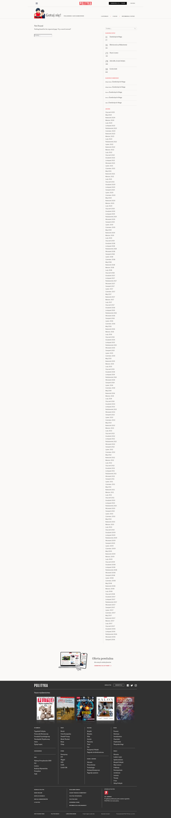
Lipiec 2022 (109, 144)
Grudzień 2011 (110, 468)
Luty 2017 (108, 302)
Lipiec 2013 (109, 417)
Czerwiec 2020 (110, 195)
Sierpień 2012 (110, 447)
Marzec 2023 (109, 136)
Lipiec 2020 (109, 193)
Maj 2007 (108, 615)
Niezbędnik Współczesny (42, 739)
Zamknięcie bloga (118, 81)
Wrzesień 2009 (110, 540)
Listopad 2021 (110, 160)
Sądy (35, 774)
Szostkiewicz (118, 736)
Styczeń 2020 (110, 209)
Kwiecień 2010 (110, 522)
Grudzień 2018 (110, 243)
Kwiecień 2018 (110, 265)
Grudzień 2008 (110, 565)
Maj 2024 (108, 115)
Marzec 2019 (109, 235)
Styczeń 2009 (110, 562)
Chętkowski (117, 742)
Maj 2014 (108, 391)
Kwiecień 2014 (110, 393)
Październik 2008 (111, 570)
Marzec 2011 (109, 492)
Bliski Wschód (65, 739)
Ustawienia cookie (74, 802)
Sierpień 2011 (109, 479)
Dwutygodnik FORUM (39, 813)
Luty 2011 (108, 495)
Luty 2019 (108, 238)
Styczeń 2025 (110, 112)
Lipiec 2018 (109, 257)
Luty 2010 (108, 527)
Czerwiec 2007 (110, 613)
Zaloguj (132, 3)
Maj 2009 (108, 551)
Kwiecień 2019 (110, 233)
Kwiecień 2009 (110, 554)
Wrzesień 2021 (110, 163)
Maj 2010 (108, 519)
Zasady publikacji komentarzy (77, 792)
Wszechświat (91, 765)
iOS (105, 796)
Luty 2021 (108, 179)
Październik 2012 (111, 441)
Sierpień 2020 (110, 190)
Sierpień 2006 (110, 640)
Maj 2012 (108, 455)
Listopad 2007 (110, 599)
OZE (62, 762)
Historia (116, 754)
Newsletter (108, 685)
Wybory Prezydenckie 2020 (42, 761)
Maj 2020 (108, 198)
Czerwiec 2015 (110, 356)
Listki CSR (64, 767)
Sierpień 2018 (110, 254)
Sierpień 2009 (110, 543)
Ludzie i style (118, 757)
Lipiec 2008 (109, 578)
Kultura (89, 727)
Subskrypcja (118, 685)
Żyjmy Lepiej (38, 744)
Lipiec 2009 (109, 546)
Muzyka (89, 734)
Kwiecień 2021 (110, 174)
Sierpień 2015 (110, 350)
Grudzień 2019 (110, 211)
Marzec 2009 (109, 557)
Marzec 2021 (109, 176)
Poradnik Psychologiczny (42, 736)
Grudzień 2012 (110, 436)
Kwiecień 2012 (110, 458)
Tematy (116, 778)
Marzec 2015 (109, 364)
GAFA (62, 765)
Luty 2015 (108, 367)
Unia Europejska (66, 734)
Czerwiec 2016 (110, 324)
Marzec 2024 (109, 120)
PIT (62, 757)
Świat (62, 727)
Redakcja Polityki (39, 789)
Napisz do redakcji (39, 796)
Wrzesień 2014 (110, 380)
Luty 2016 (108, 334)
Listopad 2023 (110, 126)
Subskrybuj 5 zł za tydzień (101, 665)
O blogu (115, 16)
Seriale (89, 739)
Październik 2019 (111, 217)
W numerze (37, 727)
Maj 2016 (108, 326)
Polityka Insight (55, 813)
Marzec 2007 (109, 621)
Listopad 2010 (110, 503)
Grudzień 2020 (110, 184)
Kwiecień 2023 (110, 134)
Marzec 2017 (109, 300)
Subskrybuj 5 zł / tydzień (118, 3)
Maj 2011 (108, 487)
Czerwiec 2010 (110, 516)
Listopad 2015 (110, 342)
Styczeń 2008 (110, 594)
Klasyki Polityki (118, 762)
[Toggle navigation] (36, 3)
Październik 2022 (111, 142)
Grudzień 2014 (110, 372)
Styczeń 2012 (109, 466)
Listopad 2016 (110, 310)
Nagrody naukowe (92, 773)
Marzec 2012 (109, 460)
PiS (35, 763)
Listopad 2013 (110, 407)
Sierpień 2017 (110, 286)
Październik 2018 (111, 249)
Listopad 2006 (110, 632)
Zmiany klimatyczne (93, 770)
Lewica (36, 766)
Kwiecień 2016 (110, 329)
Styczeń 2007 (110, 626)
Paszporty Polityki (93, 749)
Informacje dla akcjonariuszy (78, 805)
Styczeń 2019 (110, 241)
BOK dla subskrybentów (41, 799)
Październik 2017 (111, 281)
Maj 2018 (108, 262)
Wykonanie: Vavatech (105, 813)
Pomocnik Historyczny (41, 734)
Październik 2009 (111, 538)
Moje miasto (117, 765)
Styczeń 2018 (110, 273)
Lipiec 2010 (109, 514)
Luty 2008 (108, 591)
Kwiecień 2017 (110, 297)
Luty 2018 (108, 270)
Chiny (62, 744)
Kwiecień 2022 (110, 147)
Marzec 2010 (109, 524)
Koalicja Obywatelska (41, 768)
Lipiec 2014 (109, 385)
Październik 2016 (111, 313)
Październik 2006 (111, 634)
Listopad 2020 (110, 187)
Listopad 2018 (110, 246)
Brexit (63, 731)
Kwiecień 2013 (110, 425)
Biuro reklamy (38, 792)
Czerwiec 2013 (110, 420)
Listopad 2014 (110, 375)
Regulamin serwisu (74, 789)
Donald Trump (65, 736)
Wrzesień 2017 (110, 284)
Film (88, 736)
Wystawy (90, 742)
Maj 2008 (108, 583)
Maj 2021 (108, 171)
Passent (116, 731)
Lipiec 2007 (109, 610)
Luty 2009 (108, 559)
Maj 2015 (108, 358)
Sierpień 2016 (110, 318)
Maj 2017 (108, 294)
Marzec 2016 (109, 332)
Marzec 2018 (109, 267)
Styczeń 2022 (110, 155)
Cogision (88, 813)
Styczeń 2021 (109, 182)
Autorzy (116, 775)
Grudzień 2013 (110, 404)
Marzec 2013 (109, 428)
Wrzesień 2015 (110, 348)
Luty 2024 (108, 123)
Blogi (115, 727)
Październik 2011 (110, 474)
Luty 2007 (108, 623)
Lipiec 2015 (109, 353)
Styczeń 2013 (110, 433)
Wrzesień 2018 (110, 251)
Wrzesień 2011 (110, 476)
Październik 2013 (111, 409)
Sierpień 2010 (110, 511)
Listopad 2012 (110, 439)
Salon (36, 742)
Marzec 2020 (109, 203)
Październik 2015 (111, 345)
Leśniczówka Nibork (71, 813)
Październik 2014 (111, 377)
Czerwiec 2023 (110, 131)
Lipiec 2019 (109, 225)
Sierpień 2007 (110, 607)
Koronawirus (38, 751)
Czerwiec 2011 (110, 484)
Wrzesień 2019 (110, 219)
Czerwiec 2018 (110, 259)
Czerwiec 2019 (110, 227)
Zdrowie (89, 762)
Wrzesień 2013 (110, 412)
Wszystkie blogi (118, 744)
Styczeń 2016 (110, 337)
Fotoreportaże (118, 770)
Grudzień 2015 (110, 340)
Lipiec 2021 (109, 166)
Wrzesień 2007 (110, 605)
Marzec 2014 (109, 396)
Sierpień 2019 (110, 222)
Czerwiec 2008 (110, 581)
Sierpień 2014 (110, 383)
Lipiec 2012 (109, 449)
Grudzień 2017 (110, 276)
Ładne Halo (92, 813)
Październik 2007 (111, 602)
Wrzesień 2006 (110, 637)
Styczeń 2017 (109, 305)
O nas (115, 781)
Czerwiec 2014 (110, 388)
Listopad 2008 (110, 567)
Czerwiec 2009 (110, 549)
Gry (88, 747)
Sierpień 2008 (110, 575)
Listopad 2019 (110, 214)
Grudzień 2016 (110, 308)
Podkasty (116, 767)
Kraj (35, 757)
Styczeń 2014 (109, 401)
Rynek (62, 751)
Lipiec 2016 (109, 321)
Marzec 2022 (109, 150)
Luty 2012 (108, 463)
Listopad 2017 (110, 278)
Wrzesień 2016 (110, 316)
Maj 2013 (108, 423)
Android (109, 796)
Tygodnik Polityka (40, 731)
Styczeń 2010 (110, 530)
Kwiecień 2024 (110, 118)
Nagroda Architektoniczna (95, 752)
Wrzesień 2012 (110, 444)
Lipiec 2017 (109, 289)
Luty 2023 (108, 139)
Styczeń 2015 (109, 369)
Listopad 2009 (110, 535)
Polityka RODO (73, 799)
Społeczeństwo (118, 760)
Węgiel (63, 760)
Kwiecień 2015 (110, 361)
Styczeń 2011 (109, 498)
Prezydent (37, 771)
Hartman (116, 734)
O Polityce (37, 802)
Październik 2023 (111, 128)
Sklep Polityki (118, 783)
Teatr (88, 744)
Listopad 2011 (110, 471)
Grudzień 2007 (110, 597)
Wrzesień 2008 (110, 573)
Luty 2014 (108, 399)
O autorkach (104, 16)
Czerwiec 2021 (110, 168)
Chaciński (117, 739)
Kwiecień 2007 (110, 618)
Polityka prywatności (75, 796)
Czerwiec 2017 (110, 292)
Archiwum (117, 773)
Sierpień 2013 (110, 415)
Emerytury (64, 754)
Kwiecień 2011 (110, 490)
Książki (89, 731)
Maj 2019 (108, 230)
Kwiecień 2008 (110, 586)
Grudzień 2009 (110, 532)
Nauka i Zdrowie (91, 758)
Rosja (62, 742)
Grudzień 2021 (110, 158)
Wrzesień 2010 (110, 508)
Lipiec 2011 (109, 482)
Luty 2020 (108, 206)
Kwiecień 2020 (110, 201)
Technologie (91, 767)
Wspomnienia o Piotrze (128, 16)
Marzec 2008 (109, 589)
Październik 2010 (111, 506)
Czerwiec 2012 (110, 452)
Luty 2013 (108, 431)
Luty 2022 (108, 152)
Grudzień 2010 (110, 500)
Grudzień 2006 (110, 629)
